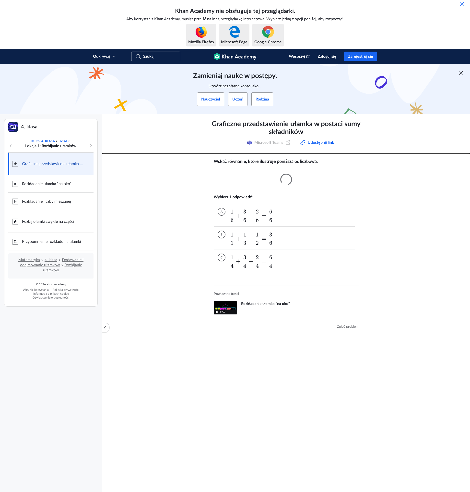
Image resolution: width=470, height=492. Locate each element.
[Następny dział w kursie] (91, 146)
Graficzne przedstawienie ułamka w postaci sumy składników (54, 164)
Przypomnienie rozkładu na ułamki (51, 242)
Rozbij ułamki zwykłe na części (48, 222)
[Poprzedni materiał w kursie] (11, 146)
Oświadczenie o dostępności (51, 297)
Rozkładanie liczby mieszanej (46, 201)
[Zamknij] (462, 4)
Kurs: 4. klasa (43, 141)
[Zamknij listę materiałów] (106, 328)
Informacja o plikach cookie (51, 293)
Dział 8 (64, 141)
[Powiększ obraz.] (286, 179)
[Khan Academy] (235, 56)
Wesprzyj (297, 56)
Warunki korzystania (36, 289)
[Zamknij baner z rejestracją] (461, 73)
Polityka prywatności (66, 289)
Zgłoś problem (348, 326)
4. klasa (51, 260)
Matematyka (29, 260)
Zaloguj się (327, 56)
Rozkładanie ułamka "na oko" (46, 184)
